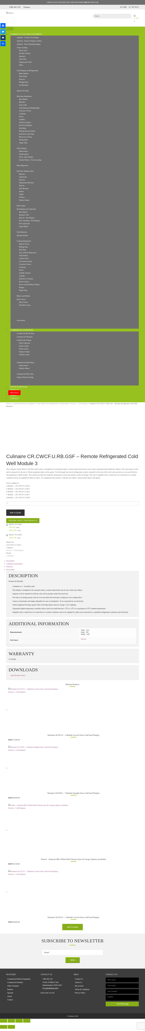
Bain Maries (23, 99)
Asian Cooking (22, 47)
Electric (83, 639)
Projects (14, 390)
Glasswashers (24, 154)
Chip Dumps (23, 255)
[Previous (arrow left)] (3, 1027)
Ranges (21, 287)
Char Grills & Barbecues (27, 253)
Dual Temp (23, 76)
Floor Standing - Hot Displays (29, 221)
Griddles (22, 119)
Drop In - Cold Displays (79, 404)
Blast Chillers (23, 73)
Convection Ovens (25, 261)
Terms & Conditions (82, 989)
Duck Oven (23, 50)
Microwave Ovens (25, 137)
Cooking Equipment (24, 241)
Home (8, 404)
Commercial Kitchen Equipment (26, 34)
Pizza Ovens (21, 299)
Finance (27, 7)
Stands (21, 191)
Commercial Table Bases (25, 362)
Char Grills (23, 105)
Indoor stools (23, 349)
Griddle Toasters (25, 273)
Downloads (10, 570)
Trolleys (22, 197)
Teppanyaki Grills (25, 62)
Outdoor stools (24, 354)
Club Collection (24, 343)
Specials (14, 393)
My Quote (135, 7)
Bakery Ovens (24, 244)
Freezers (22, 79)
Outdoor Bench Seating (25, 377)
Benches (22, 174)
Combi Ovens (24, 258)
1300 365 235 (14, 7)
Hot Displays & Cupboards (26, 209)
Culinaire (10, 556)
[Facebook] (3, 26)
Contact (14, 398)
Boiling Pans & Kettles (27, 131)
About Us (78, 982)
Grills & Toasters (25, 122)
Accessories (21, 320)
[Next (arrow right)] (11, 1027)
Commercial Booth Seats (25, 333)
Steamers (22, 56)
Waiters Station (24, 200)
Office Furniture (18, 387)
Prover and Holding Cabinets (29, 284)
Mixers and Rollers (23, 296)
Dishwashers (23, 151)
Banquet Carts (24, 215)
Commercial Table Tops (25, 374)
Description (10, 561)
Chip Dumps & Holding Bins (29, 108)
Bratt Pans (22, 250)
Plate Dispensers (22, 165)
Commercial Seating (24, 340)
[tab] (72, 560)
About (13, 396)
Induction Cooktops (26, 279)
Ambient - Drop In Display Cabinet (29, 41)
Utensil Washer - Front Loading (30, 160)
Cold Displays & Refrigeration (27, 70)
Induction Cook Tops (26, 134)
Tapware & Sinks (23, 91)
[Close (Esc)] (3, 1021)
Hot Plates (22, 128)
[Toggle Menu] (9, 28)
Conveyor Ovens (25, 111)
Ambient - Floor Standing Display (29, 44)
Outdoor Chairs (24, 352)
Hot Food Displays (25, 125)
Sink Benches (24, 188)
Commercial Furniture (21, 330)
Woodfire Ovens (25, 305)
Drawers (22, 180)
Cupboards (23, 177)
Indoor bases (23, 365)
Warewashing (21, 148)
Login (124, 7)
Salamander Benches (26, 183)
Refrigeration (23, 82)
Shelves (21, 186)
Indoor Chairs (24, 346)
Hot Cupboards (24, 223)
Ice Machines (23, 85)
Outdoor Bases (24, 368)
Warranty (9, 567)
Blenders (22, 102)
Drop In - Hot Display (27, 218)
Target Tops (23, 143)
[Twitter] (3, 32)
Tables (21, 194)
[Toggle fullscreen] (19, 1021)
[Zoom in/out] (26, 1021)
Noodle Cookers (25, 53)
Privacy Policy (80, 993)
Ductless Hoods (22, 235)
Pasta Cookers (24, 282)
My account (79, 986)
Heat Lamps (21, 206)
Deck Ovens (23, 302)
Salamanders (23, 140)
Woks (21, 65)
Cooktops (22, 114)
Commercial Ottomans (25, 337)
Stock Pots (22, 59)
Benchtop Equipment (24, 96)
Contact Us (79, 979)
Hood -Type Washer (26, 157)
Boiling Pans (23, 247)
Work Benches (22, 232)
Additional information (14, 564)
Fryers (21, 116)
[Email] (3, 38)
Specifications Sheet (18, 675)
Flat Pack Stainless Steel (25, 171)
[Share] (3, 44)
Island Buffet (23, 226)
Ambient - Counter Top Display (28, 37)
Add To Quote (15, 512)
